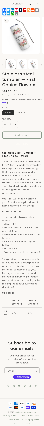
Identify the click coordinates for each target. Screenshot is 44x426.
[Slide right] (41, 65)
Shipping (5, 95)
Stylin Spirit (20, 412)
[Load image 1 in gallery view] (11, 64)
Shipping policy (32, 420)
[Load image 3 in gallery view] (33, 64)
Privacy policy (34, 415)
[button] (6, 4)
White (21, 112)
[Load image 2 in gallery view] (22, 64)
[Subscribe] (36, 370)
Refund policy (19, 415)
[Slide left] (2, 65)
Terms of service (15, 420)
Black (8, 112)
